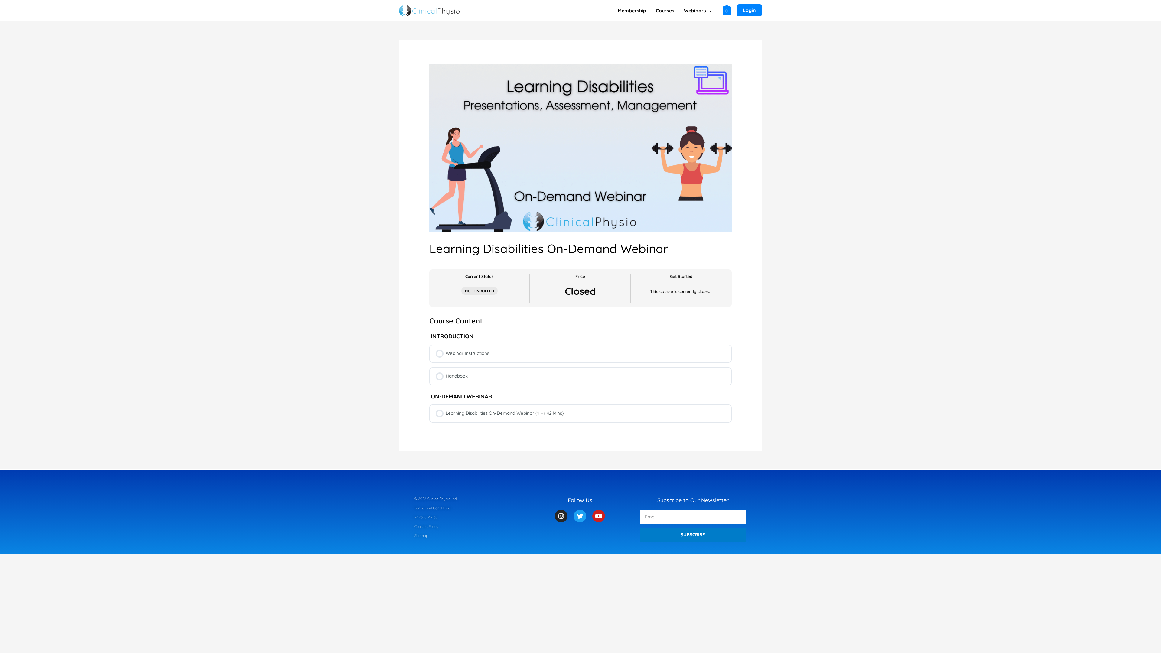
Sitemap (421, 535)
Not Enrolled (479, 290)
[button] (709, 10)
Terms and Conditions (432, 508)
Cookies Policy (426, 526)
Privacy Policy (425, 517)
